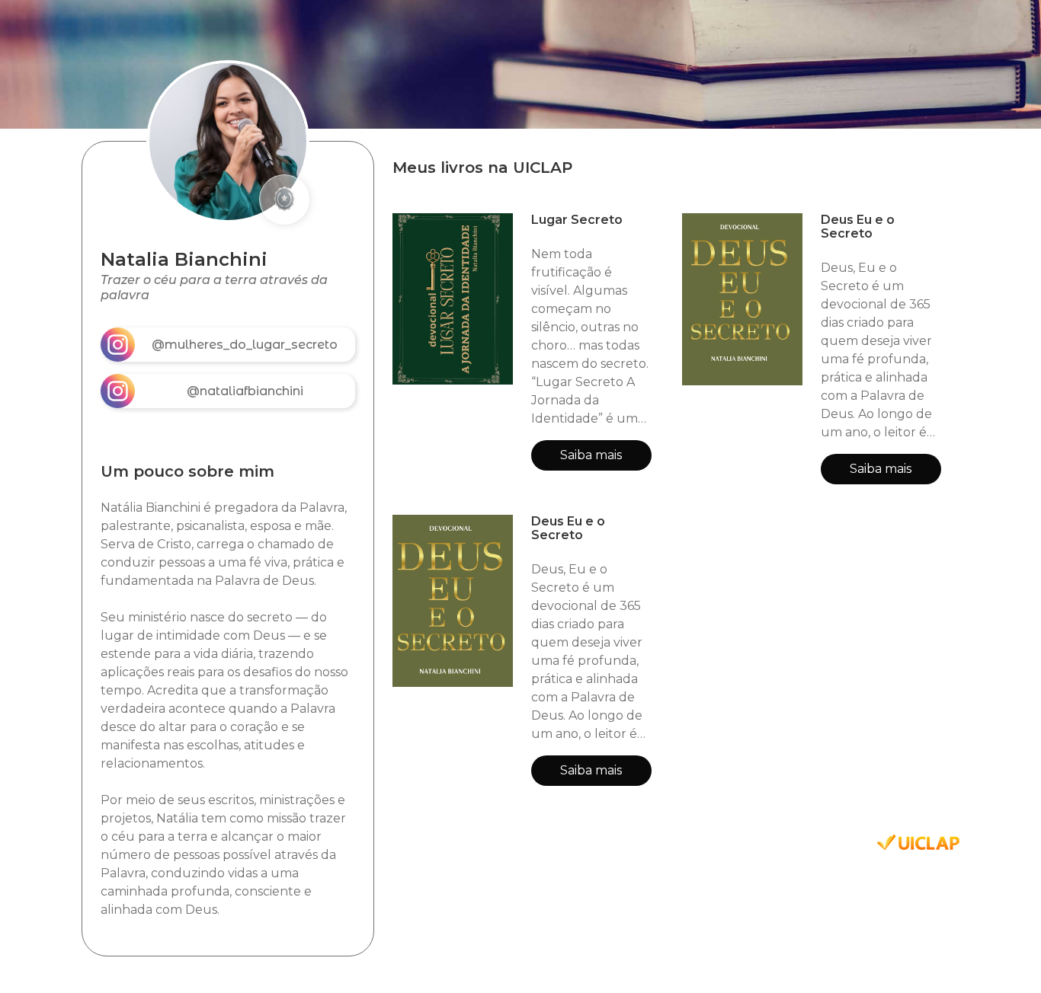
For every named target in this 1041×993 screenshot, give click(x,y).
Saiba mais (591, 455)
